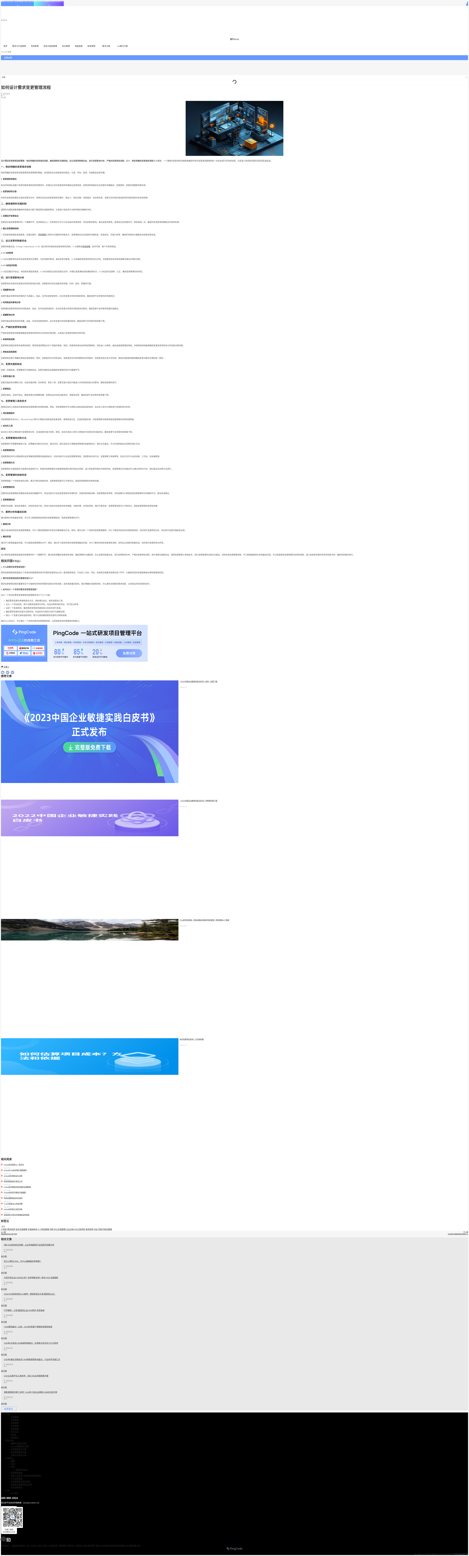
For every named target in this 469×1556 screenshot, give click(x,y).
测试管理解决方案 (18, 1452)
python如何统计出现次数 (13, 1209)
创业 (96, 1229)
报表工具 (100, 1546)
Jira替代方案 (122, 46)
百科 (4, 97)
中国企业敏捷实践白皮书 (21, 1484)
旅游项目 (89, 1229)
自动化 (14, 1435)
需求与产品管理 (19, 46)
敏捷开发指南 (21, 1470)
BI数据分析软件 (18, 1546)
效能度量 (79, 46)
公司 (8, 1490)
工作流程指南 (16, 1479)
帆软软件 (91, 1546)
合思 (85, 1546)
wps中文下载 (40, 1546)
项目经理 (86, 247)
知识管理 (66, 46)
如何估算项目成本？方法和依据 (192, 1039)
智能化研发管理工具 (119, 1546)
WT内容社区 (52, 1546)
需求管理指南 (16, 1473)
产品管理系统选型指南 (20, 1482)
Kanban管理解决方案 (20, 1446)
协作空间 (15, 1432)
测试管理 (15, 1426)
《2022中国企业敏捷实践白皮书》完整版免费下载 (198, 801)
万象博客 (62, 1546)
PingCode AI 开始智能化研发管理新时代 (49, 1)
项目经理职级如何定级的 (13, 1198)
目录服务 (15, 1438)
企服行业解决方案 (18, 1455)
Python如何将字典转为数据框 (15, 1192)
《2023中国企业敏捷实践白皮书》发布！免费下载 (198, 681)
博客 (13, 1461)
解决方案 (106, 46)
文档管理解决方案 (18, 1449)
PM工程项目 (79, 1229)
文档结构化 (32, 1229)
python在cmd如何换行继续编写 (15, 1170)
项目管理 (35, 46)
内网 (51, 1229)
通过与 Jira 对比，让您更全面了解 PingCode (17, 1)
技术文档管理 (21, 1229)
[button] (234, 39)
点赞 (6, 667)
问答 (13, 1467)
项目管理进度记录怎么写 (13, 1181)
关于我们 (15, 1493)
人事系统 (79, 1546)
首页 (5, 46)
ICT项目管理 (43, 1229)
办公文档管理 (60, 1229)
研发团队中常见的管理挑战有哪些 (16, 1215)
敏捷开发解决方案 (18, 1443)
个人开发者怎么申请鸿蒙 (13, 1204)
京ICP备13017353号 (421, 1554)
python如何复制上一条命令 (14, 1165)
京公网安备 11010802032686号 (440, 1554)
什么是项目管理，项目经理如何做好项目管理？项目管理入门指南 (204, 920)
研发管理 (91, 46)
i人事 (32, 1546)
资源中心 (10, 1458)
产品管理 (15, 1417)
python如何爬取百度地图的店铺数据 (17, 1187)
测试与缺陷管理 (50, 46)
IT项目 (4, 1229)
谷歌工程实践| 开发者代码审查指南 (26, 1476)
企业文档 (70, 1229)
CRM (28, 1546)
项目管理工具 (134, 1546)
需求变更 (11, 1229)
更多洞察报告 (16, 1487)
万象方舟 (70, 1546)
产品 (8, 1414)
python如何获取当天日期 (13, 1176)
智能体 (107, 1546)
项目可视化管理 (105, 1229)
